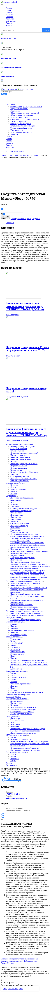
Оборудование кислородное (21, 115)
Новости (9, 17)
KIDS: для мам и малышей (21, 132)
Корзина (9, 25)
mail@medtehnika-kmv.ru (16, 798)
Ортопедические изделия (20, 124)
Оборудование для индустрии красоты (26, 107)
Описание (10, 223)
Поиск (4, 94)
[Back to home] (9, 2)
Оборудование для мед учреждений (24, 113)
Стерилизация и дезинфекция (22, 126)
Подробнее (23, 397)
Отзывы (9, 23)
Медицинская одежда (19, 117)
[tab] (28, 223)
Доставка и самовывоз (15, 151)
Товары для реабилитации (21, 128)
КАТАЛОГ (11, 104)
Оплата (9, 12)
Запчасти (14, 134)
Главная (9, 8)
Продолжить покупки (13, 988)
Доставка (9, 15)
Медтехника (15, 111)
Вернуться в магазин (26, 985)
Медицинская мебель (19, 109)
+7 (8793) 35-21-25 (13, 794)
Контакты (10, 19)
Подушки (34, 155)
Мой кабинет (11, 21)
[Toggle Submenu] (24, 483)
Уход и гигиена (16, 130)
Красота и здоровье (18, 122)
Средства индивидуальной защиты (24, 119)
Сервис (9, 10)
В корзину (5, 216)
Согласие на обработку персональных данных (19, 959)
